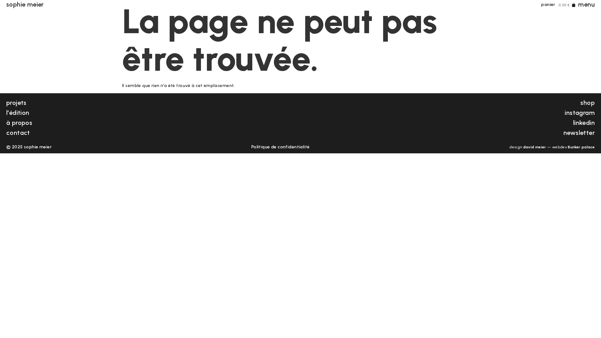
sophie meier (25, 4)
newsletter (579, 132)
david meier (534, 147)
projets (16, 102)
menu (586, 4)
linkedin (584, 122)
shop (587, 102)
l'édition (17, 112)
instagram (580, 112)
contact (18, 132)
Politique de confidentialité (280, 147)
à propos (19, 122)
